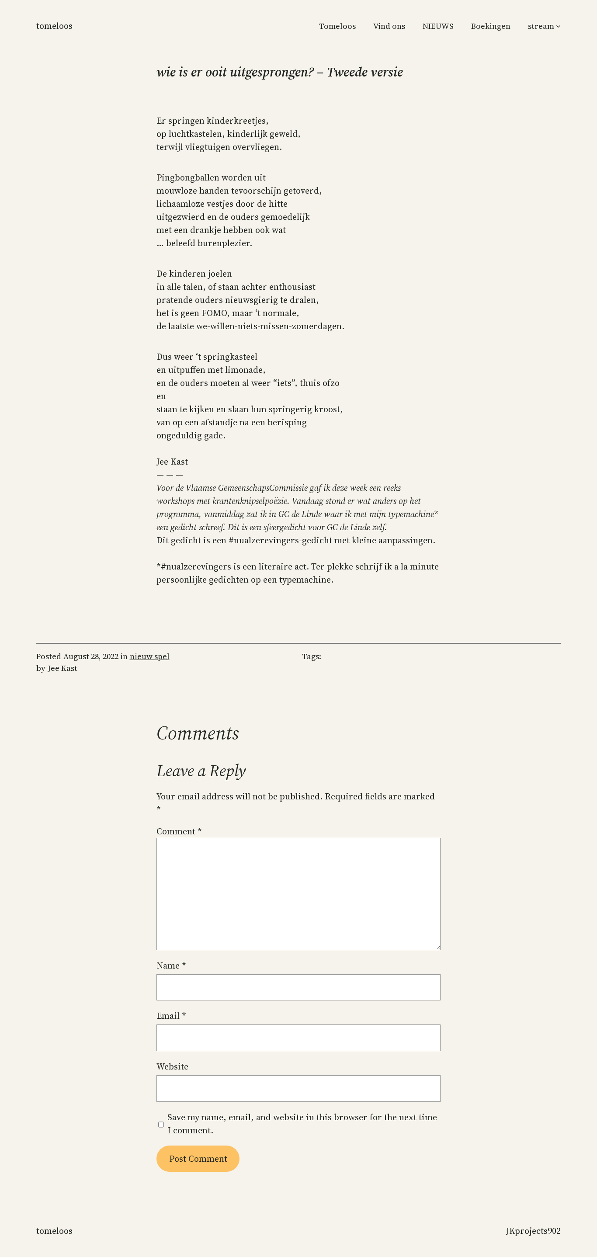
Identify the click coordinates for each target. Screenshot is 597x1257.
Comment (179, 831)
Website (172, 1066)
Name (171, 965)
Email (171, 1016)
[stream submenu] (558, 26)
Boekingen (490, 26)
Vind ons (389, 26)
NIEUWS (438, 26)
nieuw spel (150, 656)
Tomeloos (54, 26)
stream (541, 26)
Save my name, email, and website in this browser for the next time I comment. (302, 1123)
